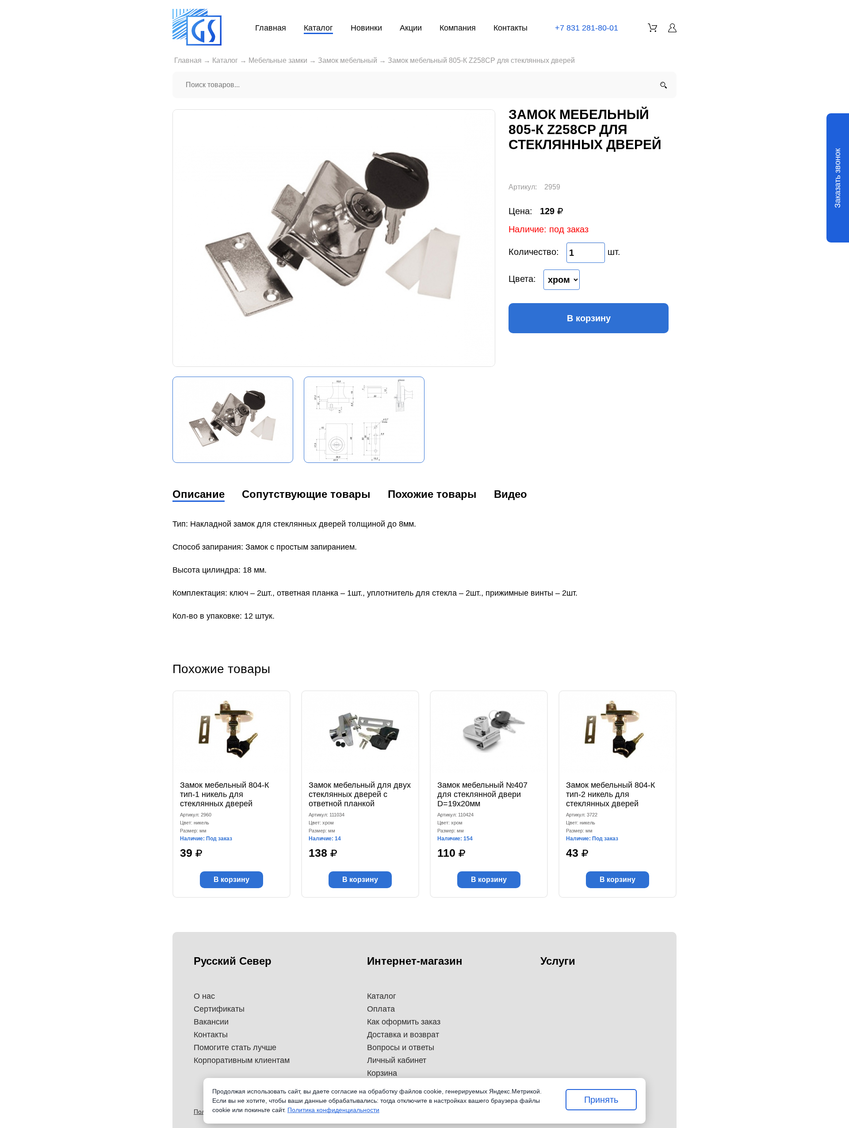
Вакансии (211, 1021)
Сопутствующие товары (306, 494)
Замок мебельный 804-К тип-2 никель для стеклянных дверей (610, 794)
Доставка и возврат (403, 1034)
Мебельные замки (278, 60)
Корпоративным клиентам (242, 1060)
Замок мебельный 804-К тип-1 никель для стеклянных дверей (224, 794)
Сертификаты (219, 1009)
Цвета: (522, 279)
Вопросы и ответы (400, 1047)
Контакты (510, 27)
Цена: (520, 211)
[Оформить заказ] (652, 27)
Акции (411, 27)
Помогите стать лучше (235, 1047)
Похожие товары (432, 494)
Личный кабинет (396, 1060)
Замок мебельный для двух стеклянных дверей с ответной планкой (360, 794)
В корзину (589, 318)
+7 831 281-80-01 (586, 27)
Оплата (381, 1009)
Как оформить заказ (403, 1021)
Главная (270, 27)
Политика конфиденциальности (333, 1109)
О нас (204, 996)
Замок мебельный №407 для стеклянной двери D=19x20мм (482, 794)
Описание (198, 494)
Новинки (366, 27)
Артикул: (523, 187)
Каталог (318, 27)
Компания (458, 27)
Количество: (534, 252)
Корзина (382, 1073)
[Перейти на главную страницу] (197, 27)
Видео (510, 494)
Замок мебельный (347, 60)
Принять (601, 1100)
